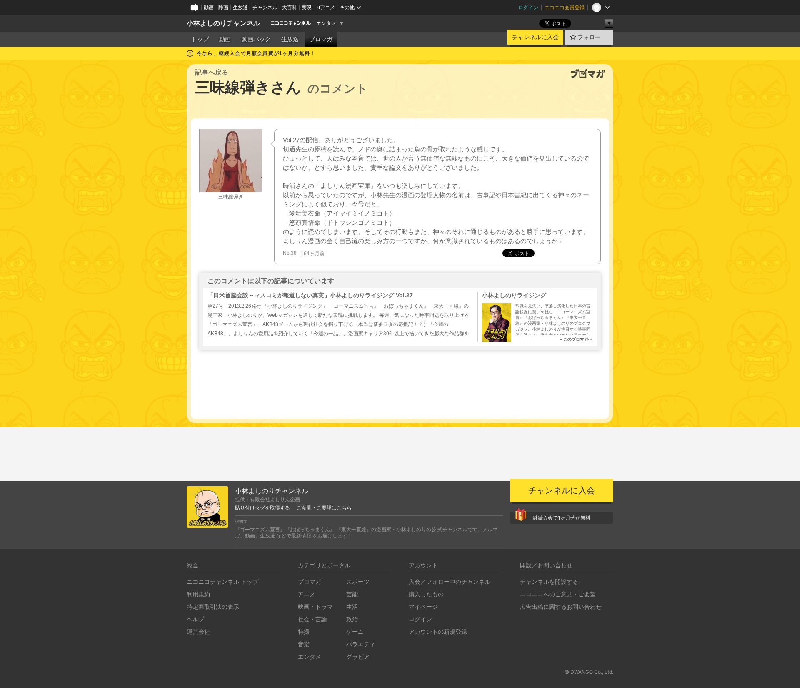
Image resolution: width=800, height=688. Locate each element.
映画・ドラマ (315, 606)
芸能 (352, 594)
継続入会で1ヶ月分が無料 (561, 518)
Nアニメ (325, 7)
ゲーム (355, 631)
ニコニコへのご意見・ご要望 (558, 594)
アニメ (306, 594)
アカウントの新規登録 (438, 631)
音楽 (304, 644)
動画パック (256, 39)
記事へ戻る (211, 72)
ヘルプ (195, 619)
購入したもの (426, 594)
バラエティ (360, 644)
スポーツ (358, 581)
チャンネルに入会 (535, 37)
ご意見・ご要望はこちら (324, 507)
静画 (223, 7)
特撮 (304, 631)
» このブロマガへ (576, 339)
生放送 (240, 7)
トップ (200, 39)
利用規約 (198, 594)
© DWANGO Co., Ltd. (589, 672)
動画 (209, 7)
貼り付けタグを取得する (262, 507)
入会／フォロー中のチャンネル (449, 581)
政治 (352, 619)
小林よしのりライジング (514, 295)
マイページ (423, 606)
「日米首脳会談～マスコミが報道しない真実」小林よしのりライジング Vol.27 (310, 295)
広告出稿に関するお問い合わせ (561, 606)
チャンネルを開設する (549, 581)
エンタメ (326, 23)
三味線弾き (230, 197)
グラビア (358, 656)
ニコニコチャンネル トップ (222, 581)
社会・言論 (312, 619)
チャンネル (265, 7)
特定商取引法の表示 (213, 606)
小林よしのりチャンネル (223, 23)
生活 (352, 606)
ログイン (528, 7)
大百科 (289, 7)
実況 (307, 7)
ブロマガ (320, 39)
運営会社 (198, 631)
